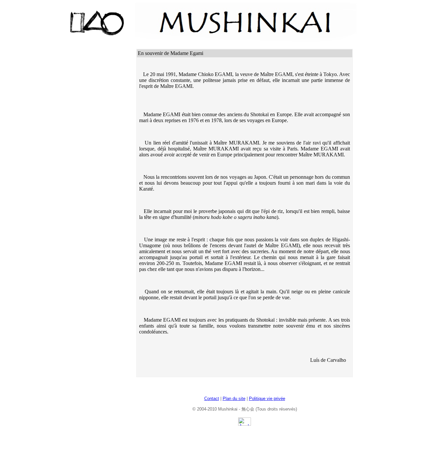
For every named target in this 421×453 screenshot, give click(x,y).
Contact (211, 398)
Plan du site (234, 398)
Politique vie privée (267, 398)
